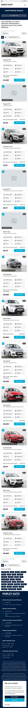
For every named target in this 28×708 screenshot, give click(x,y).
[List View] (5, 37)
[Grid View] (2, 37)
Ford (14, 574)
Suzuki (15, 586)
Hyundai (20, 574)
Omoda (10, 584)
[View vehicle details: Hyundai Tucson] (14, 135)
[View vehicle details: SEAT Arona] (14, 479)
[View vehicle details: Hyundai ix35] (14, 48)
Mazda (18, 579)
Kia (21, 576)
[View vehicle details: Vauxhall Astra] (14, 436)
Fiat (9, 574)
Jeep (16, 576)
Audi (12, 572)
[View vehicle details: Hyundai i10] (14, 350)
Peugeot (17, 584)
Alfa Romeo (5, 572)
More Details (19, 80)
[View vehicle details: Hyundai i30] (14, 178)
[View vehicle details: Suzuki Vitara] (14, 307)
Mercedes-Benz (6, 581)
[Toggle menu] (25, 5)
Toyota (21, 586)
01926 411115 (22, 119)
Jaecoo (4, 576)
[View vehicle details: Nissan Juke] (14, 220)
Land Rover (5, 579)
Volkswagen (12, 589)
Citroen (23, 572)
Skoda (9, 586)
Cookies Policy (12, 693)
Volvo (19, 589)
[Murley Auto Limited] (2, 1)
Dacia (3, 574)
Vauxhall (4, 589)
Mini (14, 581)
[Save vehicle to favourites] (3, 42)
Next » (24, 33)
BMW (17, 572)
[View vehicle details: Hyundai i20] (14, 394)
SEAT (3, 586)
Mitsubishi (20, 581)
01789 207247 (22, 420)
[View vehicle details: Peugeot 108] (14, 93)
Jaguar (10, 576)
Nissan (4, 584)
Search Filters (15, 15)
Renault (24, 584)
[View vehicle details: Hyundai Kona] (14, 263)
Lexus (12, 579)
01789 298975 (6, 291)
